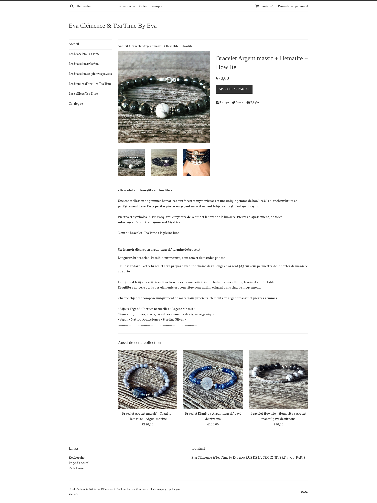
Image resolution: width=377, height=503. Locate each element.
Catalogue (76, 104)
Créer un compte (150, 6)
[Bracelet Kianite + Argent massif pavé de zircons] (213, 379)
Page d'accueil (79, 463)
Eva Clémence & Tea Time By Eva (113, 25)
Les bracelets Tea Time (84, 54)
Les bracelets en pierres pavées (90, 74)
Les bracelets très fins (84, 64)
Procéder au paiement (293, 6)
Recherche (76, 457)
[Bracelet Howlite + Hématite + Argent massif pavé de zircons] (278, 379)
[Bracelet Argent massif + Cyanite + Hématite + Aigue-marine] (147, 379)
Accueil (74, 44)
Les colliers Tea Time (83, 94)
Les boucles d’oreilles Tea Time (90, 84)
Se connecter (126, 6)
